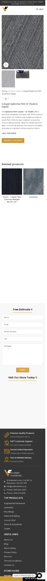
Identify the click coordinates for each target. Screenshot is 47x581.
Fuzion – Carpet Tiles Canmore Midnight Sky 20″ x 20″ (12, 199)
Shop (11, 91)
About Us (8, 540)
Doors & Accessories (13, 524)
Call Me (11, 579)
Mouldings (9, 512)
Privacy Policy (10, 552)
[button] (4, 42)
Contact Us (9, 565)
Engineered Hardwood (14, 503)
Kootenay (33, 197)
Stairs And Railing (12, 516)
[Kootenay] (33, 181)
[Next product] (8, 99)
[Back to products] (5, 99)
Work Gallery (10, 548)
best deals (29, 4)
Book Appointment (34, 579)
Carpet (18, 91)
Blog (6, 544)
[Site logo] (5, 9)
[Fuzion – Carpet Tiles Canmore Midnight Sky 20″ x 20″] (12, 181)
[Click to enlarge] (6, 64)
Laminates (8, 507)
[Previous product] (3, 99)
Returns (8, 557)
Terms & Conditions (12, 561)
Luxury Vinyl (10, 520)
